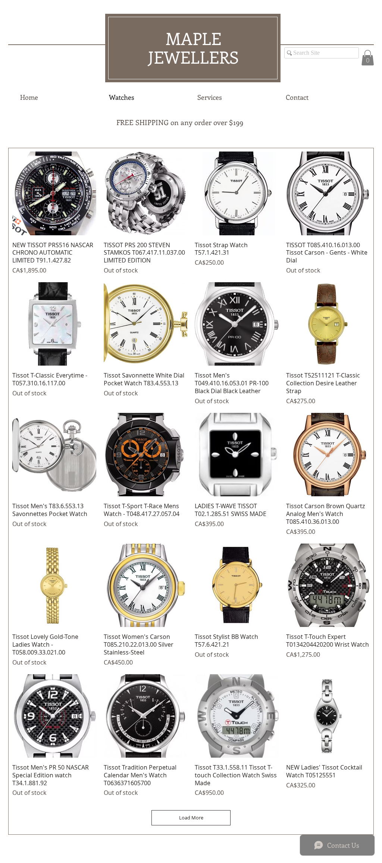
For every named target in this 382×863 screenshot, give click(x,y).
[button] (367, 58)
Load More (191, 817)
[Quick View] (54, 193)
